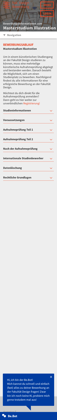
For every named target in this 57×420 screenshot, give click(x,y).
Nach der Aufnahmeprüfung (20, 148)
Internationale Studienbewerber (23, 158)
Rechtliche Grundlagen (17, 177)
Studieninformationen (17, 110)
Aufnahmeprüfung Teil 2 (18, 139)
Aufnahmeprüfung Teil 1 (18, 129)
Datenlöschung (12, 168)
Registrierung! (31, 103)
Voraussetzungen (14, 120)
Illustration (8, 411)
